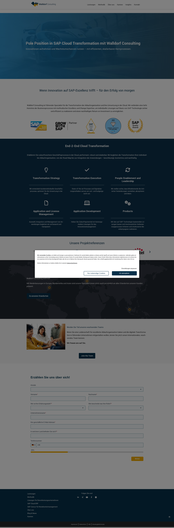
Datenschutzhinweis (72, 263)
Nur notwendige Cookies (96, 273)
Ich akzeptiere (124, 273)
